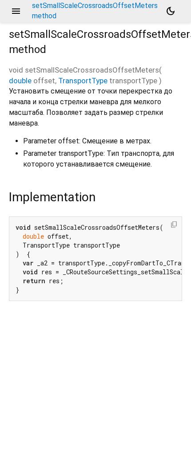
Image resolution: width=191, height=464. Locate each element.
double (20, 80)
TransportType (82, 80)
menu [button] (16, 11)
